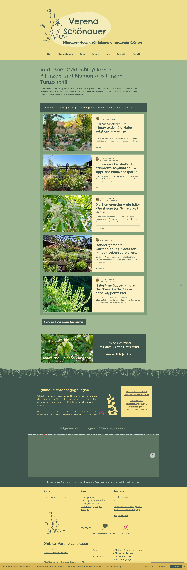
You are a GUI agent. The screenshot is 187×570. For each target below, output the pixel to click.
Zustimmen (176, 566)
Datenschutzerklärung (113, 566)
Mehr (127, 107)
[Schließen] (184, 566)
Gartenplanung (123, 553)
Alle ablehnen (162, 566)
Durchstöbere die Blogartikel (128, 506)
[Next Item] (152, 455)
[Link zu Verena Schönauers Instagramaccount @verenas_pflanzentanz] (101, 413)
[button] (142, 108)
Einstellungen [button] (149, 566)
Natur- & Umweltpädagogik (127, 509)
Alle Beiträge (49, 107)
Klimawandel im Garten (109, 107)
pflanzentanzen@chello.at (105, 533)
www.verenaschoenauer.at (56, 552)
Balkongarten (87, 107)
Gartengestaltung (68, 107)
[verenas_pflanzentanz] (125, 527)
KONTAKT (85, 528)
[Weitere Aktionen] (140, 118)
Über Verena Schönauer (55, 497)
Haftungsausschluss (64, 322)
